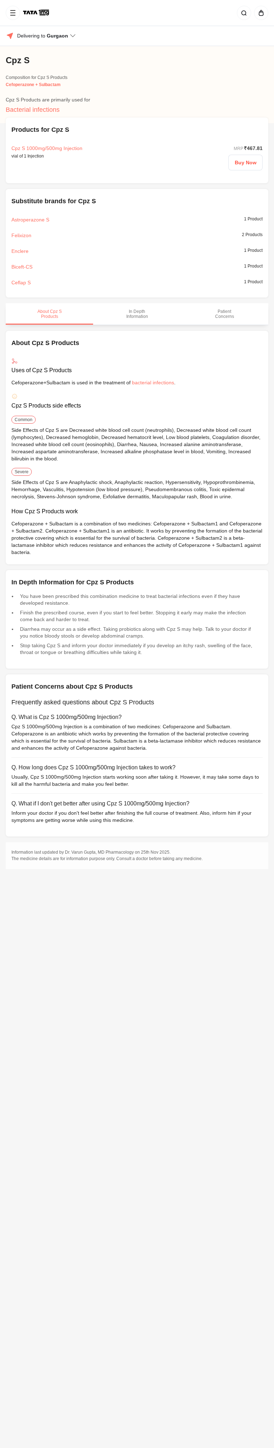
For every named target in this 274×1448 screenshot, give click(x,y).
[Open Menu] (13, 13)
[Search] (242, 13)
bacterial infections (153, 382)
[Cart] (259, 13)
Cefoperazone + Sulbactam (33, 84)
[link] (37, 13)
